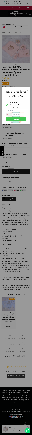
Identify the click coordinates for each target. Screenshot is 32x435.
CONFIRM (16, 119)
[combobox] (9, 114)
